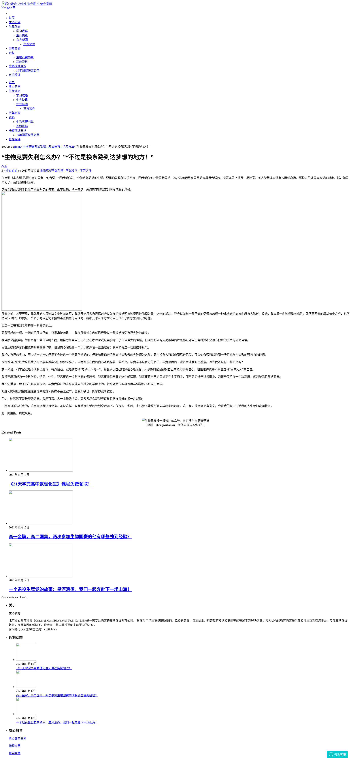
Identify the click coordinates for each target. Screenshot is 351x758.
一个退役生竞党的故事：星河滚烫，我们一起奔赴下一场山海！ (70, 589)
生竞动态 (14, 26)
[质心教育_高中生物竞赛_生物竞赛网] (26, 3)
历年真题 (14, 48)
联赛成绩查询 (17, 66)
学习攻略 (22, 31)
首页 (12, 17)
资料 (12, 53)
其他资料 (22, 61)
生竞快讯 (22, 35)
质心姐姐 (11, 170)
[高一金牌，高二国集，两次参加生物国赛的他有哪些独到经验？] (41, 523)
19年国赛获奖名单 (27, 70)
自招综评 (14, 74)
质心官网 (14, 22)
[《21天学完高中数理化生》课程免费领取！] (41, 470)
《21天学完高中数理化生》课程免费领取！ (50, 484)
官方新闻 (22, 39)
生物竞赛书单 (25, 57)
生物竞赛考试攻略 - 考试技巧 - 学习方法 (66, 170)
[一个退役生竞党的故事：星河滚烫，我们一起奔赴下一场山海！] (41, 575)
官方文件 (29, 44)
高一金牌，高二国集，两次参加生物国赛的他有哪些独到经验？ (70, 536)
